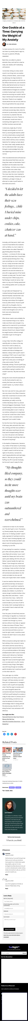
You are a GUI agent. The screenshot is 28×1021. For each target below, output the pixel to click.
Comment (6, 917)
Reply (6, 874)
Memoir (12, 787)
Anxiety (7, 790)
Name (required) (8, 898)
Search (24, 953)
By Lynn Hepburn (12, 44)
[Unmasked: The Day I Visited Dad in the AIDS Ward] (7, 766)
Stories (18, 787)
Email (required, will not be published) (11, 904)
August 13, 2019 (9, 855)
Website (6, 911)
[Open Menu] (25, 1)
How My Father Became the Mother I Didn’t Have (17, 755)
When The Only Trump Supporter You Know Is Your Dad (6, 756)
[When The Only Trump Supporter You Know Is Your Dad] (7, 749)
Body (11, 790)
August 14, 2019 (9, 880)
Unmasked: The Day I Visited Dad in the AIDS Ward (6, 772)
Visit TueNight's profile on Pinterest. (10, 989)
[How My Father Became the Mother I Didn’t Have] (18, 749)
